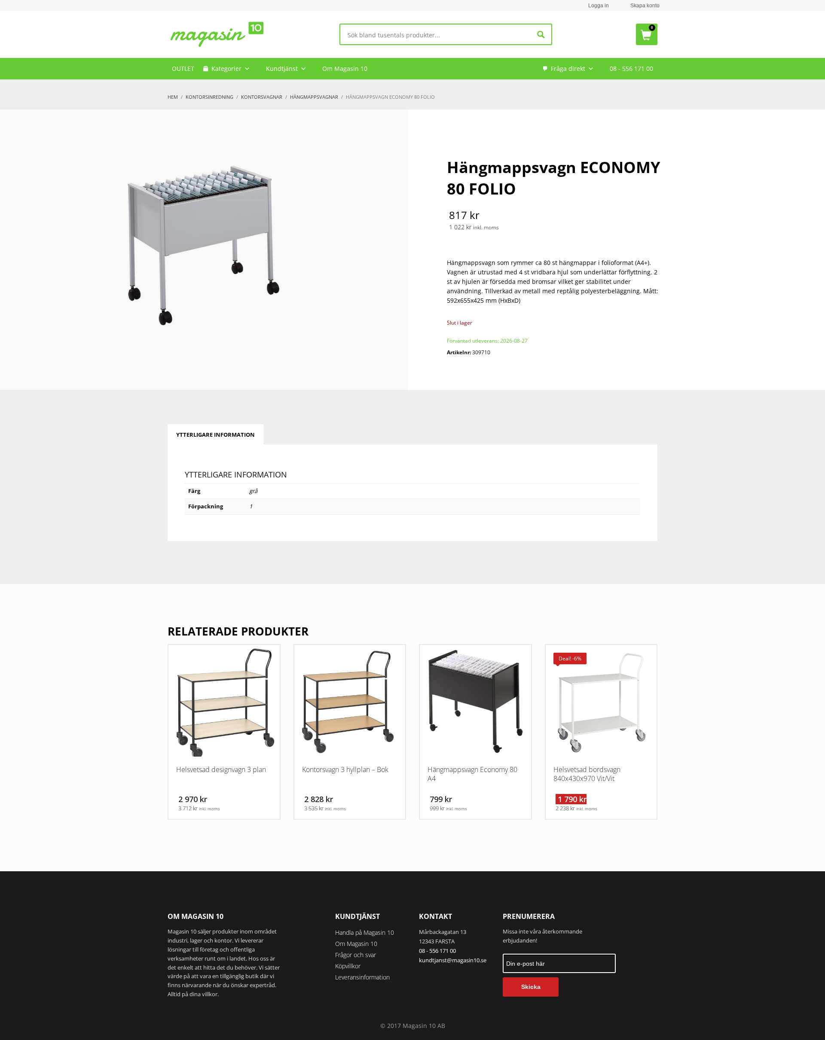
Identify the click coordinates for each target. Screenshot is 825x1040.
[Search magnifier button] (541, 34)
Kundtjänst (282, 68)
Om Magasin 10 (344, 68)
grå (253, 491)
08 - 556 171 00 (631, 68)
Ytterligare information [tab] (215, 434)
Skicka (531, 986)
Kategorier (226, 68)
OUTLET (183, 68)
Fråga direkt (568, 68)
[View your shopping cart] (646, 34)
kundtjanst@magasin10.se (452, 960)
